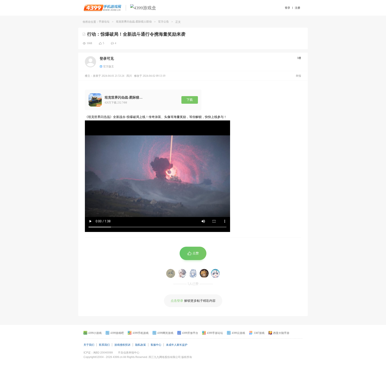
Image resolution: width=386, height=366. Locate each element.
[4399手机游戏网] (102, 7)
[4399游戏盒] (143, 7)
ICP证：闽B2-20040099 (98, 352)
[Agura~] (215, 273)
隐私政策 (140, 344)
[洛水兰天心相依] (193, 273)
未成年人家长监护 (176, 344)
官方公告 (163, 21)
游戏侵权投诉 (122, 344)
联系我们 (104, 344)
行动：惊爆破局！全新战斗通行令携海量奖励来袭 (136, 34)
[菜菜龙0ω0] (181, 273)
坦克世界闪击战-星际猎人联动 (134, 21)
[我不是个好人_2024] (204, 273)
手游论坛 (104, 21)
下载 (190, 99)
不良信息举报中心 (128, 352)
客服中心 (156, 344)
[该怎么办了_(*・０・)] (170, 273)
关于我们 (89, 344)
